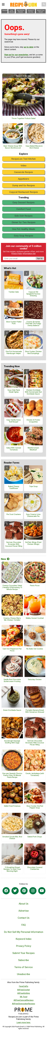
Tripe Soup (33, 486)
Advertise (23, 910)
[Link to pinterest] (24, 890)
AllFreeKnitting (23, 993)
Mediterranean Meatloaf (33, 449)
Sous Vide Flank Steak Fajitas (14, 391)
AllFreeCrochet (23, 990)
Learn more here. (24, 1022)
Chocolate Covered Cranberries (34, 868)
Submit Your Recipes (23, 953)
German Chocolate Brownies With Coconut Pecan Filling (13, 544)
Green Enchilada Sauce (12, 710)
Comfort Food (23, 209)
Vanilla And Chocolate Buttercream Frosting (12, 680)
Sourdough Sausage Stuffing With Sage (12, 742)
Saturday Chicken (35, 680)
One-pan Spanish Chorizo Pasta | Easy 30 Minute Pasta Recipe (12, 775)
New (3, 559)
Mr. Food (23, 997)
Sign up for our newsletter (16, 55)
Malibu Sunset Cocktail (35, 618)
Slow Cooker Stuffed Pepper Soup (35, 807)
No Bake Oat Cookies (34, 649)
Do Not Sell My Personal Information (23, 932)
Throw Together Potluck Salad (23, 118)
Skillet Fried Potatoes (12, 806)
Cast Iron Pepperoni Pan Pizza (12, 650)
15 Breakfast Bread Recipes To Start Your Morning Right (12, 869)
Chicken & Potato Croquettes (33, 421)
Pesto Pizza (34, 586)
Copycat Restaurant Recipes (23, 192)
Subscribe (23, 960)
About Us (23, 903)
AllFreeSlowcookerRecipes (23, 1004)
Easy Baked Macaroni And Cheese (34, 147)
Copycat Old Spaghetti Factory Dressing (33, 294)
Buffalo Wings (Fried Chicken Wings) (33, 543)
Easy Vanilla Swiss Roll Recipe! (14, 421)
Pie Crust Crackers (14, 514)
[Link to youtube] (41, 890)
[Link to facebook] (6, 890)
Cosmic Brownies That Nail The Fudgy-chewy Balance (33, 324)
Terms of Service (23, 967)
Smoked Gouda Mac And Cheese (12, 838)
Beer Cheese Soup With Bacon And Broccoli (13, 147)
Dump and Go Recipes (23, 185)
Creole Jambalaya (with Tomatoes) (35, 774)
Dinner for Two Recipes (23, 222)
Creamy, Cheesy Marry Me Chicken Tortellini (12, 619)
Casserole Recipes (23, 172)
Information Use (29, 254)
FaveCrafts (23, 986)
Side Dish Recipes (23, 215)
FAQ (23, 924)
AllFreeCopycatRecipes (24, 1000)
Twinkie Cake (14, 292)
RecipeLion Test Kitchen (23, 158)
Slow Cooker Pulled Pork (13, 323)
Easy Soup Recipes (23, 235)
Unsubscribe (23, 974)
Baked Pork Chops (35, 837)
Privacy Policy (16, 254)
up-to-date (28, 47)
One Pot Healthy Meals (23, 229)
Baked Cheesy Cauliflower (13, 487)
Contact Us (23, 917)
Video (23, 165)
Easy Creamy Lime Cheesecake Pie (33, 515)
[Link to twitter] (15, 890)
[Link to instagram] (33, 890)
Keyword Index (23, 938)
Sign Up (39, 258)
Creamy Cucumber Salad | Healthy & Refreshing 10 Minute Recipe (12, 587)
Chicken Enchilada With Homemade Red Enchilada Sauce (33, 392)
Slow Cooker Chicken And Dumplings (33, 352)
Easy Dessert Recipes (24, 202)
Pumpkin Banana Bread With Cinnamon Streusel (34, 711)
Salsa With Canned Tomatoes (13, 449)
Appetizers (23, 178)
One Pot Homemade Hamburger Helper (14, 352)
